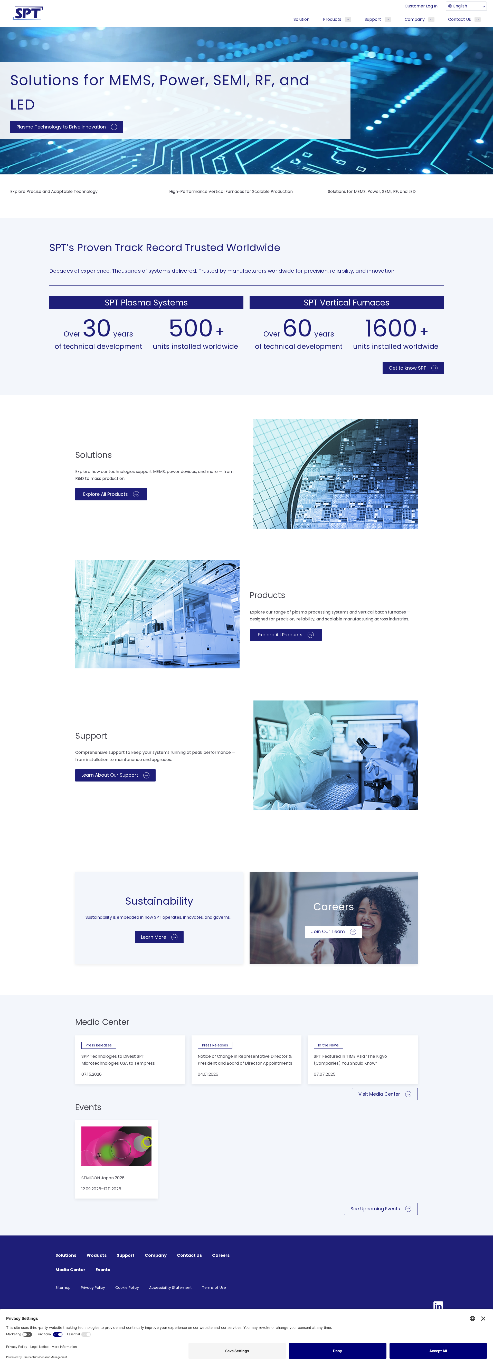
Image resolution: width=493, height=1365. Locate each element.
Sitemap (63, 1287)
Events (103, 1270)
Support (373, 19)
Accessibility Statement (170, 1287)
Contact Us (459, 19)
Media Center (70, 1270)
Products (332, 19)
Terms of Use (214, 1287)
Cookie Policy (127, 1287)
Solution (301, 19)
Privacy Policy (93, 1287)
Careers (221, 1255)
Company (415, 19)
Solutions (65, 1255)
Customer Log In (421, 6)
